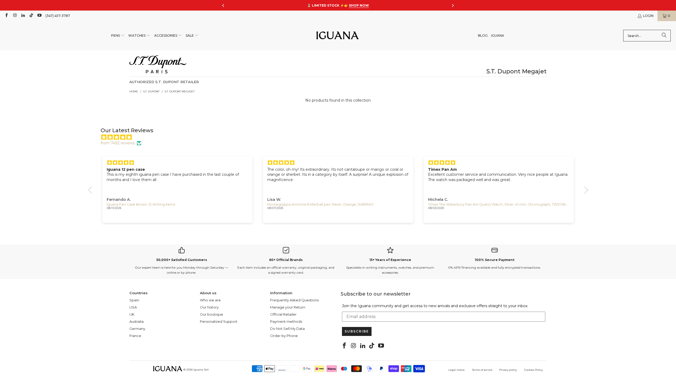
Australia (136, 321)
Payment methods (286, 321)
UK (131, 314)
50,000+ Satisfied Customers (181, 260)
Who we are (210, 300)
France (135, 336)
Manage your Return (287, 307)
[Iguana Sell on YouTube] (39, 16)
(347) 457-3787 (57, 16)
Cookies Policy (533, 370)
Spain (134, 300)
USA (133, 307)
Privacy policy (508, 370)
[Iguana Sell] (337, 36)
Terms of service (482, 370)
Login (648, 16)
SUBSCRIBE (357, 331)
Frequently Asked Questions (294, 300)
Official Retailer (283, 314)
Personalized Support (218, 321)
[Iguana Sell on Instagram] (14, 16)
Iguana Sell (201, 369)
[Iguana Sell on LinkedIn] (23, 16)
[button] (118, 36)
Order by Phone (284, 336)
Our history (209, 307)
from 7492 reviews (118, 143)
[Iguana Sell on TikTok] (31, 16)
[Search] (664, 35)
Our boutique (211, 314)
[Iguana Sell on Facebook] (6, 16)
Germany (137, 328)
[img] (341, 137)
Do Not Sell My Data (287, 328)
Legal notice (456, 370)
